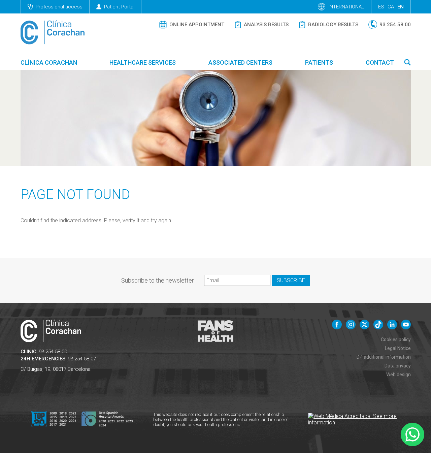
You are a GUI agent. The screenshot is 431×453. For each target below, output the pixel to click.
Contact (380, 62)
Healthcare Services (142, 62)
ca (391, 7)
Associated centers (240, 62)
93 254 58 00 (53, 352)
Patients (319, 62)
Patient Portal (119, 7)
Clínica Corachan (49, 62)
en (400, 7)
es (381, 7)
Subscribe (291, 280)
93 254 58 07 (82, 359)
